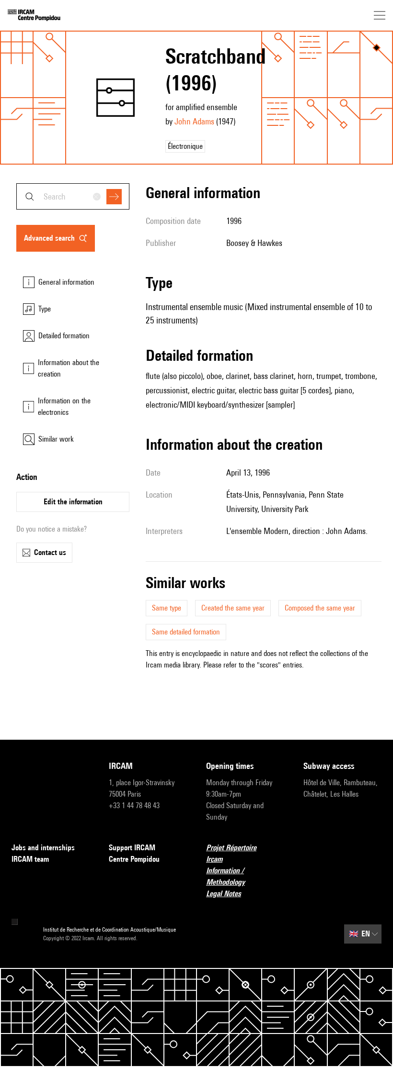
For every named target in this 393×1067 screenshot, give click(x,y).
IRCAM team (30, 859)
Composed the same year (320, 607)
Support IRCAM (132, 847)
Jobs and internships (43, 847)
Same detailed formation (186, 631)
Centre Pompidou (134, 859)
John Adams (194, 121)
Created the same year (233, 607)
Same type (166, 607)
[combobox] (72, 196)
